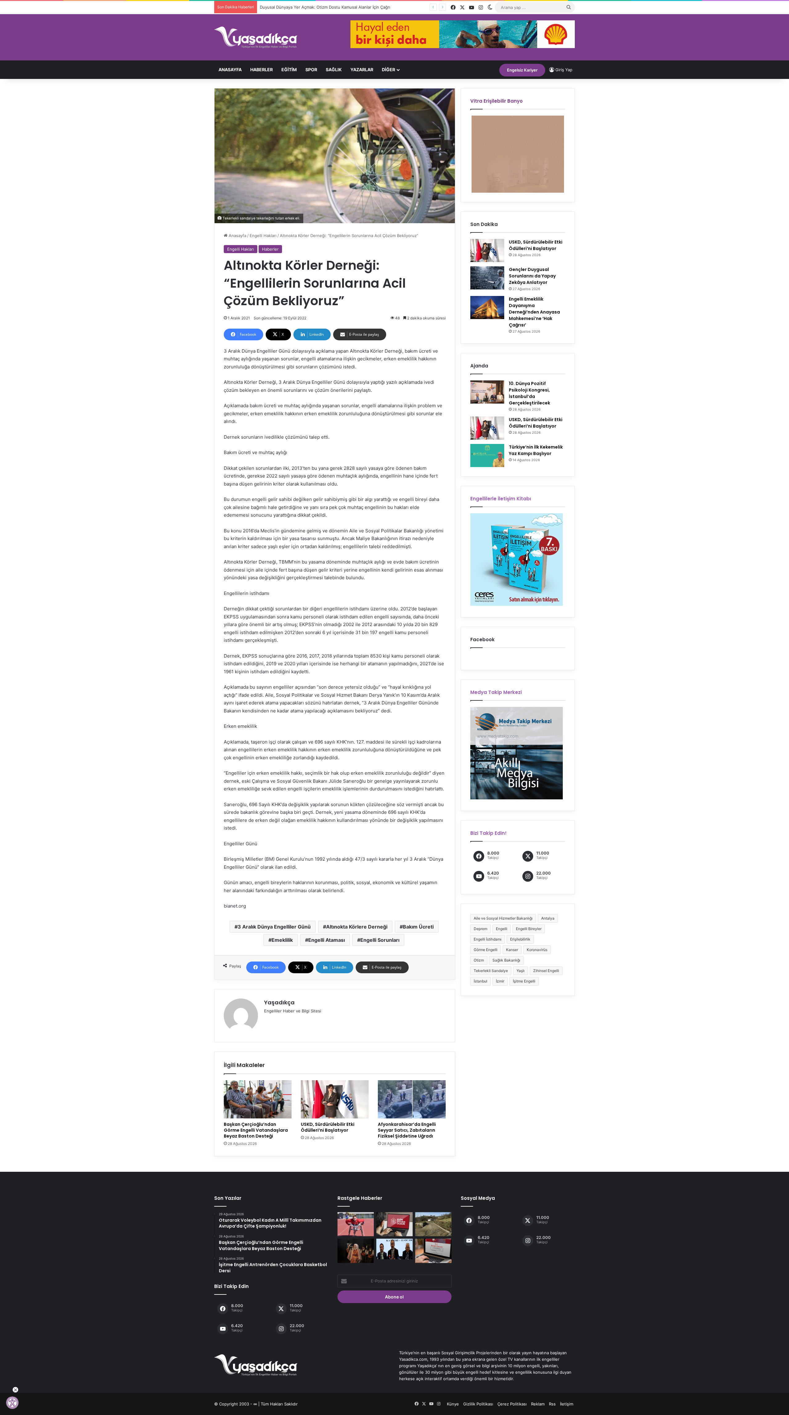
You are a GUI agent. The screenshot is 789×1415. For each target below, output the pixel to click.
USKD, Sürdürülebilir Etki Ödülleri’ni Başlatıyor (327, 1127)
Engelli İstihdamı (487, 939)
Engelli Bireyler (529, 928)
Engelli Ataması (326, 940)
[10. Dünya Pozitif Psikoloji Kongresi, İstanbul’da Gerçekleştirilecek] (487, 392)
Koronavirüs (537, 949)
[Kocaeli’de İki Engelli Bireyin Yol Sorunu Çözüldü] (433, 1224)
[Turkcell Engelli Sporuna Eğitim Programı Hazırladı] (355, 1224)
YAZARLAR (361, 69)
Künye (453, 1403)
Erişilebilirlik (520, 939)
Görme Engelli (485, 949)
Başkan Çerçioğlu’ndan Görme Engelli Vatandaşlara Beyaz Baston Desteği (256, 1130)
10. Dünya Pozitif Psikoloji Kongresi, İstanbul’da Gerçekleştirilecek (529, 393)
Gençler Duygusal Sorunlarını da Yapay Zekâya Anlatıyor (532, 275)
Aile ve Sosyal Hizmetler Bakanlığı (503, 918)
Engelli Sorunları (379, 940)
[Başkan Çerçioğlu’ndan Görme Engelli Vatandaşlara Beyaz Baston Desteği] (258, 1099)
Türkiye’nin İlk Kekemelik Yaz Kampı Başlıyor (536, 450)
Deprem (480, 928)
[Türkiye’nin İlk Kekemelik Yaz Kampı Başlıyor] (487, 455)
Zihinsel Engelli (546, 970)
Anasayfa (230, 69)
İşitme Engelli (524, 981)
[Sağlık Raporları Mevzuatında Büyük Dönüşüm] (433, 1251)
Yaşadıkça (279, 1002)
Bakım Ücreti (418, 927)
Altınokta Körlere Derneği (356, 927)
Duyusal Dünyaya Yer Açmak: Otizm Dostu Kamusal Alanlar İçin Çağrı (325, 7)
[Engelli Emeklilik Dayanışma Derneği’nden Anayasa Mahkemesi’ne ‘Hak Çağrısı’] (487, 307)
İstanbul (480, 981)
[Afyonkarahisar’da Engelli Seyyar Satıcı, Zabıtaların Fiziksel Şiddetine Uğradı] (412, 1099)
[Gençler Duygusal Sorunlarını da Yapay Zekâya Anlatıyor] (487, 277)
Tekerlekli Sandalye (491, 970)
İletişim (566, 1403)
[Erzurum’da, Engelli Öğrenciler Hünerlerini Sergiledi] (355, 1251)
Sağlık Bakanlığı (506, 960)
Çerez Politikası (512, 1403)
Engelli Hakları (263, 235)
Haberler (261, 69)
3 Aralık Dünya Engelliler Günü (274, 927)
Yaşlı (521, 970)
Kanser (512, 949)
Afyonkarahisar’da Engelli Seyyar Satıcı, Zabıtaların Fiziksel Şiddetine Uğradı (407, 1130)
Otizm (479, 960)
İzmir (500, 981)
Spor (311, 69)
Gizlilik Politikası (478, 1403)
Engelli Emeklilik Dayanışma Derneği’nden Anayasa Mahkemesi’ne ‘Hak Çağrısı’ (534, 312)
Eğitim (289, 69)
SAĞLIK (334, 69)
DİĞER (388, 69)
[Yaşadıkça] (255, 37)
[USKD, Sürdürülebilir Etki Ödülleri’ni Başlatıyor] (335, 1099)
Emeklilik (282, 940)
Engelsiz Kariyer (522, 70)
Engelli (501, 928)
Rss (552, 1403)
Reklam (538, 1403)
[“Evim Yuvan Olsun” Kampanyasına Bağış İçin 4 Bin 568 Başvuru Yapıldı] (394, 1224)
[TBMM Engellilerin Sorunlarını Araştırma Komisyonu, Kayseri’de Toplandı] (394, 1249)
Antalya (547, 918)
